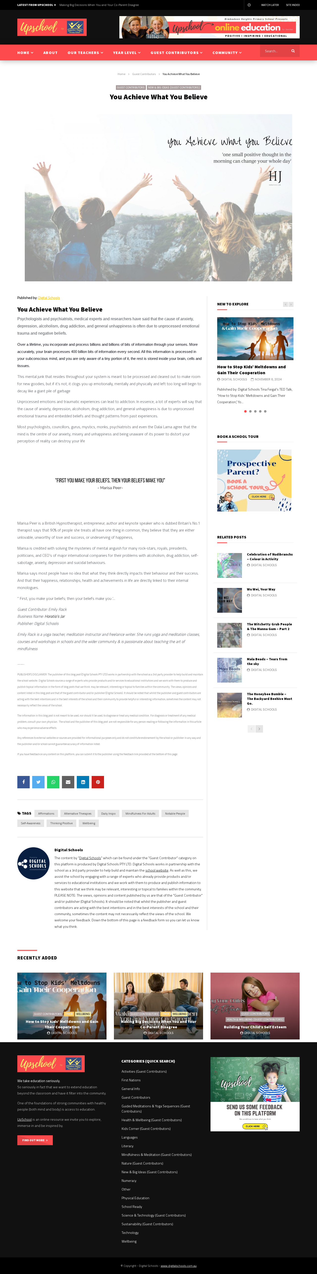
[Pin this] (98, 782)
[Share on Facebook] (23, 782)
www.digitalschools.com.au (179, 1265)
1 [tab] (245, 411)
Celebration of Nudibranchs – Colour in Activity (270, 556)
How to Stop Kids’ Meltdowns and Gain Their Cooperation (251, 369)
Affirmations (46, 813)
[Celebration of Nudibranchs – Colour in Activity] (229, 565)
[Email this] (68, 782)
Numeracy (129, 1180)
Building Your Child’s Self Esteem (80, 4)
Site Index (293, 5)
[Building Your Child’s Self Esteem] (255, 1006)
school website (156, 870)
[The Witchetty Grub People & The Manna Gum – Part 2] (229, 635)
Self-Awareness (30, 823)
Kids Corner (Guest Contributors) (146, 1128)
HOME (23, 52)
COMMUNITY (225, 52)
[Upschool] (52, 27)
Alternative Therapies (77, 813)
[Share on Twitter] (38, 782)
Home (121, 74)
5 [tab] (265, 411)
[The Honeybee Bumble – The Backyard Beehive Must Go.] (229, 705)
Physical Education (135, 1197)
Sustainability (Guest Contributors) (147, 1223)
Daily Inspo (108, 813)
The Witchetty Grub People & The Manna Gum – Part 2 (269, 626)
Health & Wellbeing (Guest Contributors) (255, 1019)
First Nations (131, 1080)
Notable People (175, 813)
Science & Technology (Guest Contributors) (154, 1215)
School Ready (132, 1206)
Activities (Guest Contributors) (144, 1071)
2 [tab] (250, 411)
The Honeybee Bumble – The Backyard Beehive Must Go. (269, 699)
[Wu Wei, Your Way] (229, 600)
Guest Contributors (144, 74)
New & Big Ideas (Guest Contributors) (174, 87)
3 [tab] (255, 411)
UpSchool (24, 1119)
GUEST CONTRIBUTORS (175, 52)
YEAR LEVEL (125, 52)
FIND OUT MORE (34, 1140)
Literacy (127, 1145)
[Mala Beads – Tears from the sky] (229, 670)
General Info (131, 1088)
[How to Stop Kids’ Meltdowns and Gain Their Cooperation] (255, 338)
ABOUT (50, 52)
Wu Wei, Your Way (261, 589)
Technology (130, 1232)
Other (69, 1014)
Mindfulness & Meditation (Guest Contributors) (157, 1154)
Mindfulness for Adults (140, 813)
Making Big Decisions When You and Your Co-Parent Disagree (158, 1024)
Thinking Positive (61, 823)
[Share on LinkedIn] (83, 782)
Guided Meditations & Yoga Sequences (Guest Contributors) (156, 1108)
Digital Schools (49, 297)
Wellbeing (88, 823)
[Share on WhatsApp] (53, 782)
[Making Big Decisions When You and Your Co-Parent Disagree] (158, 1006)
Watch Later (270, 5)
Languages (130, 1137)
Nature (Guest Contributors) (142, 1163)
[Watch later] (249, 5)
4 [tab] (260, 411)
